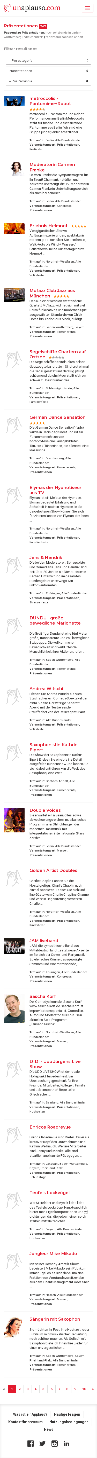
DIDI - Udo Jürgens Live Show (55, 1064)
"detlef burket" (33, 37)
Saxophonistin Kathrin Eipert (53, 747)
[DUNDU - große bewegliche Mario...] (14, 626)
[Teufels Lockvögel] (14, 1200)
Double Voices (45, 810)
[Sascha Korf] (14, 1008)
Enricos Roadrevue (50, 1127)
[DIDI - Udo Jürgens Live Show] (14, 1069)
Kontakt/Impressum (25, 1422)
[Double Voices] (14, 820)
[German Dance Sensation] (14, 425)
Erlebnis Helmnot (48, 225)
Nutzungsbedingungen (68, 1422)
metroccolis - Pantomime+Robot (50, 101)
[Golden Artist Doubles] (14, 878)
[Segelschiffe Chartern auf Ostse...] (14, 359)
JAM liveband (43, 940)
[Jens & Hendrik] (14, 565)
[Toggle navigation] (87, 8)
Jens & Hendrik (45, 557)
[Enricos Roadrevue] (14, 1135)
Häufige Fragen (67, 1414)
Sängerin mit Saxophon (54, 1319)
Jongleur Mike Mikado (53, 1253)
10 (84, 1389)
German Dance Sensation (57, 417)
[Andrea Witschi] (14, 696)
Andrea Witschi (46, 688)
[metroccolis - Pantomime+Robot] (14, 101)
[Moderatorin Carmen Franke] (14, 169)
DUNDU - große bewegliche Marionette (55, 620)
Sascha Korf (42, 996)
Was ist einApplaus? (30, 1414)
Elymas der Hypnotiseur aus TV (55, 490)
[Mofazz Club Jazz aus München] (14, 295)
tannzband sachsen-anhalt (64, 37)
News (48, 1429)
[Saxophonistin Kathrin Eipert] (14, 752)
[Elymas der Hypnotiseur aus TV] (14, 495)
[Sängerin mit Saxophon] (14, 1327)
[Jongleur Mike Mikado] (14, 1261)
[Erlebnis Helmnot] (14, 228)
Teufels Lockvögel (49, 1192)
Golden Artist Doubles (53, 870)
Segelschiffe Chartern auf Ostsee (57, 354)
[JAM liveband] (14, 946)
